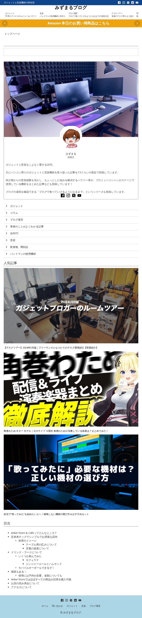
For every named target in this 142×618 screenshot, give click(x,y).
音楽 (83, 605)
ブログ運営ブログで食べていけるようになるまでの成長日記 (88, 14)
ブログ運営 (95, 605)
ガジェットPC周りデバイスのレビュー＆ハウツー (21, 14)
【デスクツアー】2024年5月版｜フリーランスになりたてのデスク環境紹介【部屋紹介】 (51, 347)
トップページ (12, 33)
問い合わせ (57, 605)
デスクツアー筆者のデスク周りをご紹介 (123, 14)
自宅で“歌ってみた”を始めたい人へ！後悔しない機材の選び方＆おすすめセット (46, 514)
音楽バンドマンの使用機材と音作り (52, 14)
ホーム (45, 605)
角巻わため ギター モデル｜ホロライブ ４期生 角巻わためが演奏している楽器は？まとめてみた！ (56, 430)
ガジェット (72, 605)
